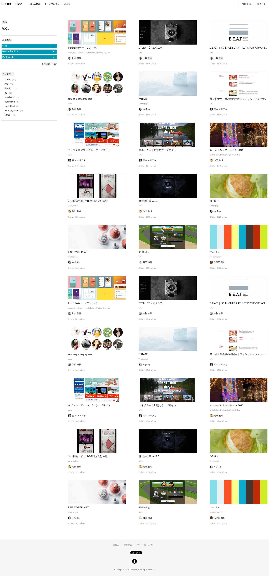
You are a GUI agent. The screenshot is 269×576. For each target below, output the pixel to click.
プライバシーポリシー (146, 545)
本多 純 (146, 109)
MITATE (143, 99)
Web (70, 53)
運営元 (116, 545)
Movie (7, 80)
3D (6, 93)
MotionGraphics (103, 53)
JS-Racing (144, 252)
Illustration (10, 102)
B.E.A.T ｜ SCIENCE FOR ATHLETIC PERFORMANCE (239, 48)
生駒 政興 (147, 58)
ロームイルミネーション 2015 (226, 150)
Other (237, 155)
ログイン (261, 4)
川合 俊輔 (76, 58)
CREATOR (35, 4)
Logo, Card (10, 106)
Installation (90, 53)
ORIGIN (214, 201)
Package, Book (11, 111)
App (75, 53)
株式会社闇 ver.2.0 (149, 201)
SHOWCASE (52, 4)
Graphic (81, 53)
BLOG (67, 4)
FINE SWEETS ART (78, 252)
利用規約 (128, 545)
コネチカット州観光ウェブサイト (157, 150)
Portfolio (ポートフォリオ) (82, 48)
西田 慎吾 (147, 262)
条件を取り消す (49, 64)
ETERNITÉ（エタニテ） (152, 48)
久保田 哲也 (219, 262)
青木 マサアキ (220, 109)
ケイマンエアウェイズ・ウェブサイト (89, 150)
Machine (214, 252)
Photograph (144, 104)
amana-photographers (80, 99)
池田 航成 (218, 160)
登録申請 (246, 4)
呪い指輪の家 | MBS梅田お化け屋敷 (88, 201)
